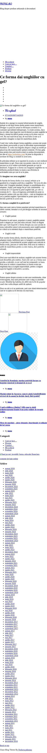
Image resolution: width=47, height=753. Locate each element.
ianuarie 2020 (10, 583)
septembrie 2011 (11, 721)
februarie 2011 (10, 737)
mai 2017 (8, 638)
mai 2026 (8, 475)
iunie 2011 (9, 728)
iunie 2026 (9, 473)
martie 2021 (9, 570)
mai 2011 (8, 730)
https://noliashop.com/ (16, 154)
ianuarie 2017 (10, 647)
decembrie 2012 (11, 692)
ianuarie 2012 (10, 712)
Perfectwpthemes (25, 750)
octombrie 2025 (11, 489)
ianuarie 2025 (10, 505)
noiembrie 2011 (11, 716)
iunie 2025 (9, 495)
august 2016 (10, 658)
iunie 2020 (9, 574)
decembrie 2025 (11, 486)
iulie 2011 (9, 725)
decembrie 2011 (11, 714)
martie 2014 (9, 676)
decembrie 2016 (11, 649)
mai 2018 (8, 610)
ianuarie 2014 (10, 680)
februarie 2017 (11, 644)
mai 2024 (8, 523)
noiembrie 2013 (11, 685)
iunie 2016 (9, 662)
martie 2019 (9, 606)
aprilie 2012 (9, 705)
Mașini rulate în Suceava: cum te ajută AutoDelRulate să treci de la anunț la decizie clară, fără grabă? (23, 395)
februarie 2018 (11, 617)
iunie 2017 (9, 635)
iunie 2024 (9, 520)
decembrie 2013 (11, 683)
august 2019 (10, 595)
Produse (8, 69)
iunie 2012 (9, 701)
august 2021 (10, 568)
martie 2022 (9, 559)
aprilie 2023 (9, 550)
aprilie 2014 (9, 674)
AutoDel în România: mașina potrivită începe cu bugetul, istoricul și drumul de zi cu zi (20, 382)
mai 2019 (8, 601)
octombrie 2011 (11, 719)
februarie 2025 (11, 502)
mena (10, 118)
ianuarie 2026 (10, 484)
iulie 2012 (9, 698)
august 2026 (10, 468)
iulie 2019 (9, 597)
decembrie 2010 (11, 741)
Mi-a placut (9, 62)
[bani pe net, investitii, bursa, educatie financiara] (19, 454)
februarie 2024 (11, 529)
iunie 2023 (9, 547)
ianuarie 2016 (10, 671)
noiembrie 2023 (11, 536)
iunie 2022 (9, 556)
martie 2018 (9, 615)
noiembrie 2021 (11, 563)
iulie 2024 (9, 518)
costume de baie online (9, 459)
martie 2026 (9, 480)
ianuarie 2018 (10, 619)
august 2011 (10, 723)
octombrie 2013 (11, 687)
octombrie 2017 (11, 626)
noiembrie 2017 (11, 624)
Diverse (8, 71)
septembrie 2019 (11, 592)
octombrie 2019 (11, 590)
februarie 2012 (11, 710)
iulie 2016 (9, 660)
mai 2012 (8, 703)
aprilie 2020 (9, 577)
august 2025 (10, 491)
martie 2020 (9, 579)
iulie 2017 (9, 633)
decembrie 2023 (11, 534)
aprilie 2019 (9, 604)
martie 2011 (9, 734)
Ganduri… (9, 66)
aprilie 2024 (9, 525)
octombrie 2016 (11, 653)
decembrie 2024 (11, 507)
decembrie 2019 (11, 586)
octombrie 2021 (11, 565)
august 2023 (10, 543)
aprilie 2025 (9, 500)
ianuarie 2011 (10, 739)
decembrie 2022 (11, 552)
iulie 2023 (9, 545)
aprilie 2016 (9, 667)
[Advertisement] (23, 35)
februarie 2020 (11, 581)
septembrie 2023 (11, 541)
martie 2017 (9, 642)
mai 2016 (8, 665)
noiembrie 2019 (11, 588)
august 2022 (10, 554)
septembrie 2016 (11, 656)
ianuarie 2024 (10, 532)
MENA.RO (6, 4)
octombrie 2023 (11, 538)
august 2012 (10, 696)
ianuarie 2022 (10, 561)
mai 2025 (8, 498)
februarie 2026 (11, 482)
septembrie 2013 (11, 689)
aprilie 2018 (9, 613)
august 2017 (10, 631)
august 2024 (10, 516)
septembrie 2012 (11, 694)
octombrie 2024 (11, 511)
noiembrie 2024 (11, 509)
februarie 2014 (11, 678)
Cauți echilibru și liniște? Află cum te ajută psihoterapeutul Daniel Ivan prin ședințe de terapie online (21, 409)
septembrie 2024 (11, 514)
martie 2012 (9, 707)
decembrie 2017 (11, 622)
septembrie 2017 (11, 629)
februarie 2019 (11, 608)
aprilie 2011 (9, 732)
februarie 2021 (11, 572)
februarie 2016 (11, 669)
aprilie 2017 (9, 640)
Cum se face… (11, 64)
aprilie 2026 (9, 477)
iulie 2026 (9, 471)
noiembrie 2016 (11, 651)
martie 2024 (9, 527)
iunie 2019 (9, 599)
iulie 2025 (9, 493)
